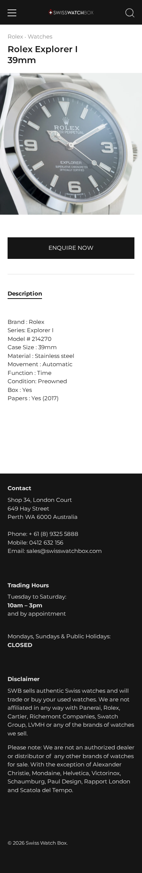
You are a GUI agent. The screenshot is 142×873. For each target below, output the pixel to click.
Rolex (15, 36)
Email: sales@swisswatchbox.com (55, 550)
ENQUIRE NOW (71, 247)
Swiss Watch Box (46, 843)
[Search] (130, 14)
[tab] (29, 293)
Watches (40, 36)
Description (25, 293)
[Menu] (12, 13)
